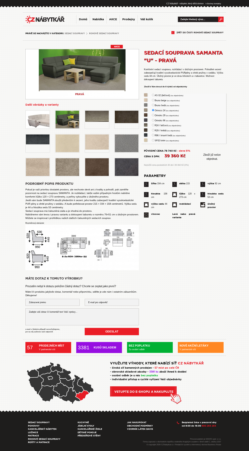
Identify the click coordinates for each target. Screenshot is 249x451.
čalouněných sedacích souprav (93, 218)
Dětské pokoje (87, 432)
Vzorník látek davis (140, 429)
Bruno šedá (167, 105)
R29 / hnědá (167, 130)
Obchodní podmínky (140, 425)
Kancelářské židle (90, 429)
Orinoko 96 (167, 120)
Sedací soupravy (75, 33)
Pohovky (33, 425)
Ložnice (33, 432)
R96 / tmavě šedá (170, 135)
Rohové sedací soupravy (104, 33)
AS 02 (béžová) (169, 95)
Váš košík (146, 19)
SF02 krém (167, 140)
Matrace (33, 435)
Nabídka (98, 19)
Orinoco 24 (167, 110)
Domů (83, 19)
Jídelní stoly (86, 425)
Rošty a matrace (39, 442)
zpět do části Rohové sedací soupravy (200, 32)
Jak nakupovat (136, 422)
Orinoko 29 (167, 115)
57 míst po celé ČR (166, 367)
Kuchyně (83, 422)
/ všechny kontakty (213, 4)
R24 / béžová (168, 125)
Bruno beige (167, 100)
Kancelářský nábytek (42, 429)
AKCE (113, 19)
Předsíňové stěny (89, 435)
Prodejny (128, 19)
